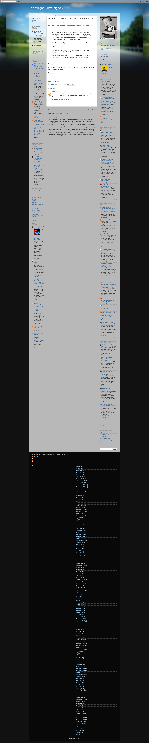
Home (72, 110)
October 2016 (79, 647)
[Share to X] (71, 85)
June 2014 (79, 705)
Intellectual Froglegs (37, 204)
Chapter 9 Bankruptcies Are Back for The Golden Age (108, 390)
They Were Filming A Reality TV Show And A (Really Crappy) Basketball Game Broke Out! (39, 285)
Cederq (36, 456)
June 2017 (79, 631)
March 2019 (79, 623)
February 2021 (80, 604)
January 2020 (79, 616)
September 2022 (80, 565)
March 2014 (79, 711)
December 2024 (80, 509)
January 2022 (79, 581)
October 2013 (79, 722)
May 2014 (78, 707)
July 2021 (78, 594)
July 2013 (78, 728)
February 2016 (80, 664)
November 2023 (80, 536)
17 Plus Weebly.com (37, 191)
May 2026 (78, 474)
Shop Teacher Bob (105, 438)
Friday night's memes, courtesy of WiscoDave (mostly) (107, 317)
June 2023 (79, 546)
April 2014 (78, 709)
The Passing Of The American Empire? (106, 375)
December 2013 (80, 717)
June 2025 (79, 497)
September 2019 (80, 621)
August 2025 (79, 493)
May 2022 (78, 573)
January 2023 (79, 557)
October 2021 (79, 588)
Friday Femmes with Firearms (108, 221)
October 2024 (79, 513)
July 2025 (78, 495)
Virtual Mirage (105, 145)
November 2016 (80, 645)
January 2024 (79, 532)
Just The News (36, 206)
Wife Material (104, 180)
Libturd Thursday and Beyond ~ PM (39, 150)
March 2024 (79, 528)
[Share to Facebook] (73, 85)
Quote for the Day (38, 76)
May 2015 (78, 682)
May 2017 (78, 633)
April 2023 (78, 551)
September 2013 (80, 724)
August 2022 (79, 567)
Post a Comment (55, 102)
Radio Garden (35, 56)
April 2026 (78, 476)
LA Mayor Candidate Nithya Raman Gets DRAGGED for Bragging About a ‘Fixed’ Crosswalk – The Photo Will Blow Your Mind (108, 101)
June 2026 (79, 472)
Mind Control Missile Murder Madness (107, 358)
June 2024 (79, 522)
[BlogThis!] (69, 85)
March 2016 (79, 662)
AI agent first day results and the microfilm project (108, 265)
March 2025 (79, 503)
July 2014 (78, 703)
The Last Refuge (106, 81)
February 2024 (80, 530)
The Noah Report (36, 212)
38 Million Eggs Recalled (107, 300)
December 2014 (80, 693)
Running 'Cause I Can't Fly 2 (39, 227)
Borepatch (102, 432)
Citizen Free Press (37, 195)
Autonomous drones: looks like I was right (108, 286)
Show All (115, 199)
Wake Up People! (39, 102)
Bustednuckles (105, 56)
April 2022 (78, 575)
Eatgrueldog (105, 305)
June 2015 (79, 680)
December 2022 (80, 559)
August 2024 (79, 518)
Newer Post (52, 110)
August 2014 (79, 701)
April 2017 (78, 635)
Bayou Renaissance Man (108, 284)
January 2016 (79, 666)
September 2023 (80, 540)
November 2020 (80, 610)
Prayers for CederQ (39, 103)
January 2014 (79, 715)
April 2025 (78, 501)
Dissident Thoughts (36, 280)
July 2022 (78, 569)
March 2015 (79, 687)
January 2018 (79, 625)
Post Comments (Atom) (62, 113)
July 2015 (78, 678)
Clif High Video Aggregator (36, 200)
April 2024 (78, 526)
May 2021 (78, 598)
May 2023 (78, 548)
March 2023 (79, 553)
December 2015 (80, 668)
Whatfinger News (36, 214)
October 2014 (79, 697)
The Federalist (105, 219)
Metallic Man (103, 436)
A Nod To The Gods (107, 322)
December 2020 (80, 608)
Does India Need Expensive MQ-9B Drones (108, 406)
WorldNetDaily (36, 216)
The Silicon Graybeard (107, 249)
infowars (34, 202)
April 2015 (78, 684)
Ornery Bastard (38, 326)
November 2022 (80, 561)
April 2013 (78, 734)
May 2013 (78, 732)
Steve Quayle (37, 45)
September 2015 (80, 674)
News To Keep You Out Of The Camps (37, 209)
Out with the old (105, 346)
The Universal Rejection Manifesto (39, 339)
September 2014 (80, 699)
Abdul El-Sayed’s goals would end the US (39, 34)
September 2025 (80, 491)
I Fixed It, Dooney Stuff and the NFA (38, 84)
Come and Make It (106, 263)
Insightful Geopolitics (107, 404)
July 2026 (78, 470)
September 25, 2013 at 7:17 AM (61, 99)
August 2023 (79, 542)
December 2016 (80, 643)
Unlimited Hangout (37, 18)
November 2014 (80, 695)
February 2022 (80, 579)
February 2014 (80, 713)
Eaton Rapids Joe (104, 434)
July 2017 (78, 629)
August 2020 (79, 614)
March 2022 (79, 577)
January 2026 (79, 482)
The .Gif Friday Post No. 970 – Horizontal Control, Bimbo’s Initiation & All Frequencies (108, 210)
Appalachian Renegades (35, 21)
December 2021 (80, 583)
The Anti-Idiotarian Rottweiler (37, 336)
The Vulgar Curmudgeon (46, 8)
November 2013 (80, 720)
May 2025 (78, 499)
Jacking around (38, 263)
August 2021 (79, 592)
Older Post (92, 110)
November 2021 (80, 586)
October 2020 (79, 612)
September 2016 (80, 649)
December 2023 (80, 534)
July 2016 (78, 654)
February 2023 (80, 555)
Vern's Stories (105, 298)
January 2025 (79, 507)
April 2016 (78, 660)
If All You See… (105, 187)
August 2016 (79, 652)
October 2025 (79, 489)
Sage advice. (104, 58)
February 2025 (80, 505)
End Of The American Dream (38, 157)
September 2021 (80, 590)
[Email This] (68, 85)
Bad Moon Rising (105, 146)
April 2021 (78, 600)
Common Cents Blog (107, 159)
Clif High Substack (37, 197)
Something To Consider (111, 66)
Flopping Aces (38, 31)
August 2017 (79, 627)
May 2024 (78, 524)
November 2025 (80, 487)
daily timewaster (106, 179)
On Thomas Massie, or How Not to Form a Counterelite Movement (39, 308)
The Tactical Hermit (37, 74)
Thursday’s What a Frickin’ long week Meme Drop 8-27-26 (39, 68)
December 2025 (80, 485)
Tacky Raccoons (106, 207)
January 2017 (79, 641)
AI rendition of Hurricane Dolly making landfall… (108, 307)
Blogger (78, 738)
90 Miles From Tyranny (108, 131)
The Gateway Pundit (107, 97)
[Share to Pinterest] (74, 85)
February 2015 (80, 689)
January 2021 (79, 606)
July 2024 (78, 520)
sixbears (54, 91)
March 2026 (79, 478)
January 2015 (79, 691)
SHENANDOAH (105, 388)
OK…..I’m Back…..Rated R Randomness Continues (108, 324)
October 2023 (79, 538)
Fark (51, 82)
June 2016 (79, 656)
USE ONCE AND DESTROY (108, 360)
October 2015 (79, 672)
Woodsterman (38, 148)
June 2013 (79, 730)
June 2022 (79, 571)
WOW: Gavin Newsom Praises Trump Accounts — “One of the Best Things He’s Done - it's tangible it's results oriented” (108, 163)
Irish (35, 458)
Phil (35, 461)
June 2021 (79, 596)
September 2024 (80, 515)
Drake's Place (37, 120)
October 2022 (79, 563)
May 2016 (78, 658)
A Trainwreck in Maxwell (108, 344)
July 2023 (78, 544)
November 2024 (80, 511)
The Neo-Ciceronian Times (39, 304)
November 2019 (80, 619)
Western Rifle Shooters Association (108, 46)
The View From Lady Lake (107, 442)
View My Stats (103, 425)
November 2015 (80, 670)
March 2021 (79, 602)
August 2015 (79, 676)
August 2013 (79, 726)
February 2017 (80, 639)
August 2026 (79, 468)
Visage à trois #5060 (106, 132)
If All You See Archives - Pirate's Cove (108, 185)
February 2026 (80, 480)
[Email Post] (65, 84)
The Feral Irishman (106, 64)
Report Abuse (36, 466)
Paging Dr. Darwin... (39, 327)
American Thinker (106, 234)
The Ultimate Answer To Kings (108, 440)
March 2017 (79, 637)
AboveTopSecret (36, 193)
